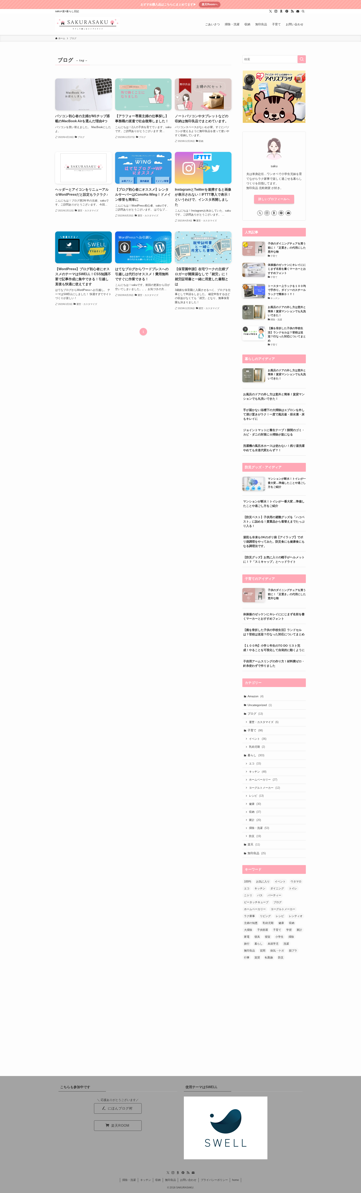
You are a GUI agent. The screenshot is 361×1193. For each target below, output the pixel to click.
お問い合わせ (188, 1179)
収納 (255, 811)
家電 (246, 936)
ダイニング (277, 888)
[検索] (303, 11)
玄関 (262, 950)
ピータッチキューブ (256, 902)
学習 (289, 929)
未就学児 (273, 943)
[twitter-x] (270, 11)
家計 (255, 820)
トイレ (293, 888)
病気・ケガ (277, 950)
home (235, 1179)
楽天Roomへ (210, 4)
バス (260, 895)
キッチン (257, 771)
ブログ (255, 713)
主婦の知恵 (251, 923)
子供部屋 (262, 929)
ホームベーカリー (263, 779)
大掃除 (248, 929)
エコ (255, 763)
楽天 (254, 844)
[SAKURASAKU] (87, 24)
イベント (257, 738)
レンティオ (296, 916)
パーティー (274, 895)
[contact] (297, 11)
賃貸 (257, 957)
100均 (247, 881)
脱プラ (293, 950)
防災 (255, 836)
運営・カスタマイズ (263, 722)
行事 (246, 957)
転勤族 (269, 957)
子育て (255, 730)
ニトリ (248, 895)
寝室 (267, 936)
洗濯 (286, 943)
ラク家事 (249, 916)
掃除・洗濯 (259, 828)
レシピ (256, 795)
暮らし (256, 755)
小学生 (279, 936)
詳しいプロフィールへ (274, 199)
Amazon (255, 696)
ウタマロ (296, 881)
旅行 (246, 943)
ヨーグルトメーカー (264, 787)
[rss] (292, 11)
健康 (255, 803)
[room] (281, 11)
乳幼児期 (257, 746)
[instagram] (276, 11)
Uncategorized (260, 705)
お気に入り (263, 881)
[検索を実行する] (301, 59)
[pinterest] (287, 11)
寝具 (257, 936)
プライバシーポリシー (214, 1179)
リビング (265, 916)
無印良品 (257, 853)
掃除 (291, 936)
